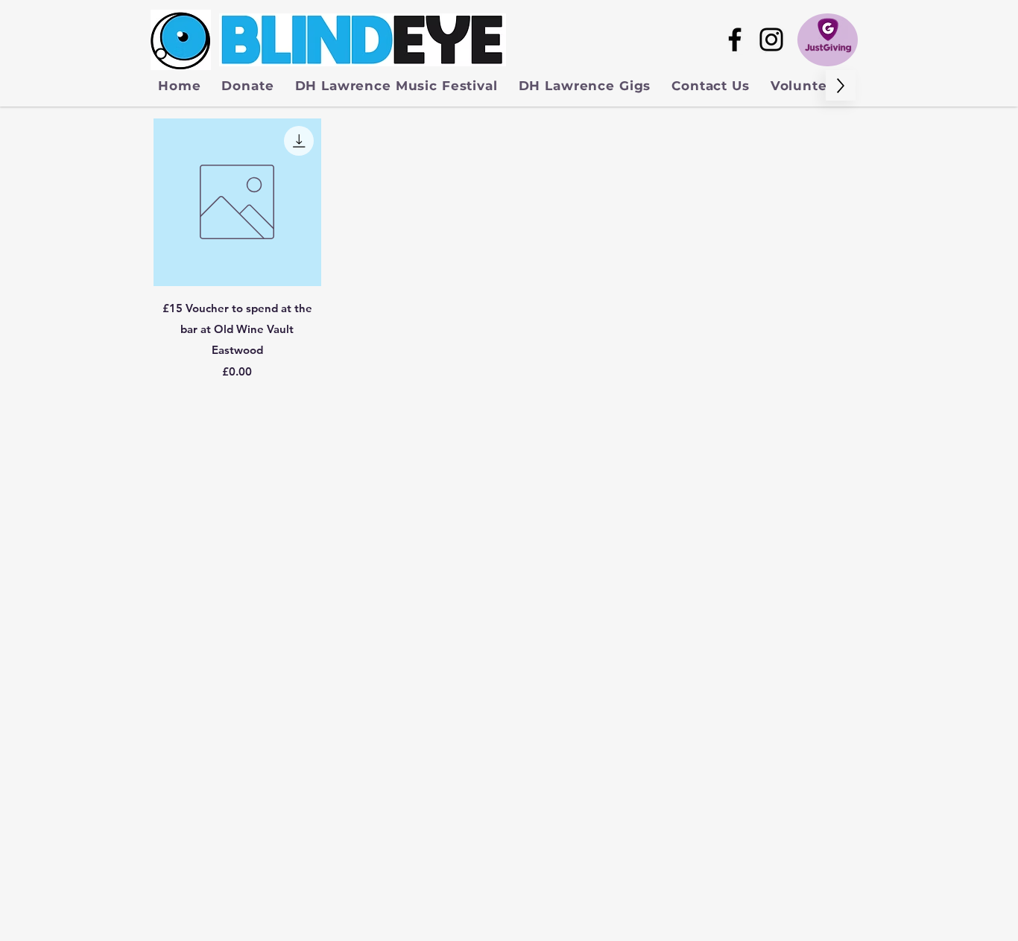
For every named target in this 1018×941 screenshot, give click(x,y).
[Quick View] (237, 202)
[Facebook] (734, 39)
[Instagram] (771, 39)
